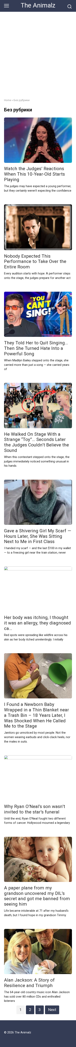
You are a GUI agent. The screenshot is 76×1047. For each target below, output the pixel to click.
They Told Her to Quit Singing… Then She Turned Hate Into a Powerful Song (36, 348)
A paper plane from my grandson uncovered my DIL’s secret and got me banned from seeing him (37, 896)
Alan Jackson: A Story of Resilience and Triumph (29, 982)
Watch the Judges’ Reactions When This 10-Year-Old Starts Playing (34, 174)
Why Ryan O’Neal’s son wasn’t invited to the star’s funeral (34, 809)
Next (52, 1009)
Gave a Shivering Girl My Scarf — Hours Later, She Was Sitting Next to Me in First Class (37, 536)
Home (7, 100)
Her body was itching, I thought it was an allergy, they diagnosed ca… (37, 623)
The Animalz (38, 5)
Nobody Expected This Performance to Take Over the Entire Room (35, 261)
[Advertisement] (38, 52)
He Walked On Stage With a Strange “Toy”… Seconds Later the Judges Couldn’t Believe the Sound (36, 442)
